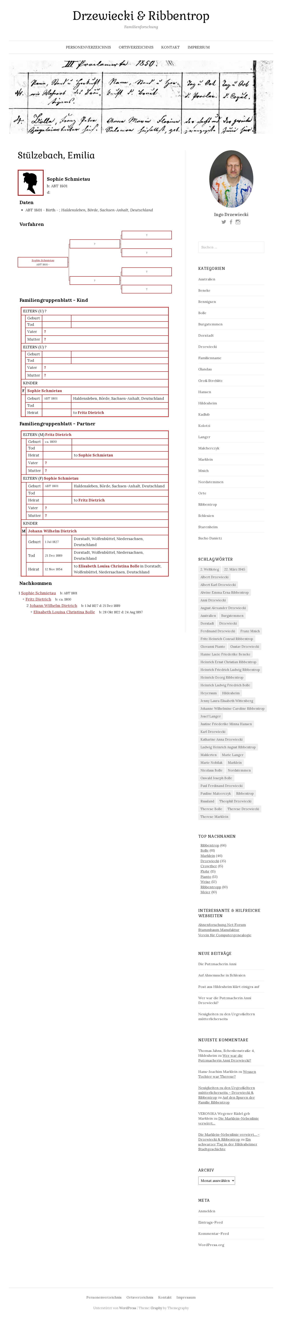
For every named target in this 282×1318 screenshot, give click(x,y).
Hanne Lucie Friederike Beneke (225, 654)
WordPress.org (211, 1245)
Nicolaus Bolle (211, 770)
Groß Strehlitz (210, 380)
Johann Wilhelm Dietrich (52, 531)
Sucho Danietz (210, 538)
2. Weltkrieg (209, 569)
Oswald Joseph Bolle (216, 778)
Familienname (209, 358)
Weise (205, 881)
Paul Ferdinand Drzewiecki (221, 786)
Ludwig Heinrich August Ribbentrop (228, 747)
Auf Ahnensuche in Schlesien (221, 975)
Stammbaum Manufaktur (218, 929)
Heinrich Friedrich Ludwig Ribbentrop (230, 670)
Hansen (204, 392)
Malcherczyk (208, 448)
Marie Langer (232, 755)
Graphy (156, 1308)
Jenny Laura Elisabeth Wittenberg (226, 701)
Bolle (202, 313)
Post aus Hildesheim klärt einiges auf (228, 986)
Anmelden (206, 1211)
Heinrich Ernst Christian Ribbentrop (228, 662)
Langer (204, 437)
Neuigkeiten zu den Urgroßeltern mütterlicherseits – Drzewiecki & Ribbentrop (226, 1092)
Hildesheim (207, 403)
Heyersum (208, 693)
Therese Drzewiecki (243, 809)
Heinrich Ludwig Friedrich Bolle (225, 685)
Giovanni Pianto (212, 646)
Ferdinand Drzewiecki (217, 631)
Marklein (205, 459)
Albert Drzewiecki (214, 577)
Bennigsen (207, 301)
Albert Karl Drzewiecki (218, 585)
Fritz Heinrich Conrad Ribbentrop (226, 639)
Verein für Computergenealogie (224, 935)
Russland (207, 801)
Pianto (205, 876)
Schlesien (206, 515)
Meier (205, 892)
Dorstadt (206, 335)
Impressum (199, 47)
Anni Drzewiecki (213, 600)
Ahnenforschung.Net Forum (222, 924)
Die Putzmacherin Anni (217, 964)
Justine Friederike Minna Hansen (226, 724)
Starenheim (208, 527)
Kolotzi (204, 425)
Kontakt (170, 47)
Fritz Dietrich (58, 434)
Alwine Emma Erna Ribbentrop (224, 592)
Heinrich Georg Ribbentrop (221, 677)
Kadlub (204, 414)
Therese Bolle (211, 809)
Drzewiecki (207, 346)
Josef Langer (210, 716)
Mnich (203, 470)
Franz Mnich (250, 631)
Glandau (205, 369)
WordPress (127, 1308)
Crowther (208, 866)
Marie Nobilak (211, 762)
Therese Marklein (214, 817)
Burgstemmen (210, 324)
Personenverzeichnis (88, 47)
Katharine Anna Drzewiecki (221, 739)
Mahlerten (208, 755)
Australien (206, 279)
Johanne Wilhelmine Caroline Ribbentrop (232, 708)
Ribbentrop (207, 504)
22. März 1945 (234, 569)
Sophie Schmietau (44, 390)
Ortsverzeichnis (136, 47)
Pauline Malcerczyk (215, 793)
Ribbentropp (210, 887)
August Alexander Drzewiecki (223, 608)
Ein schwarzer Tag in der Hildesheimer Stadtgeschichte (227, 1144)
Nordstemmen (210, 482)
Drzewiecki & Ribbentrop (141, 15)
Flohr (205, 871)
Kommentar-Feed (213, 1233)
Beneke (204, 290)
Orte (202, 493)
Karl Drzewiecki (212, 732)
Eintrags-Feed (210, 1222)
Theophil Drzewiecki (235, 801)
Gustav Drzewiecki (244, 646)
